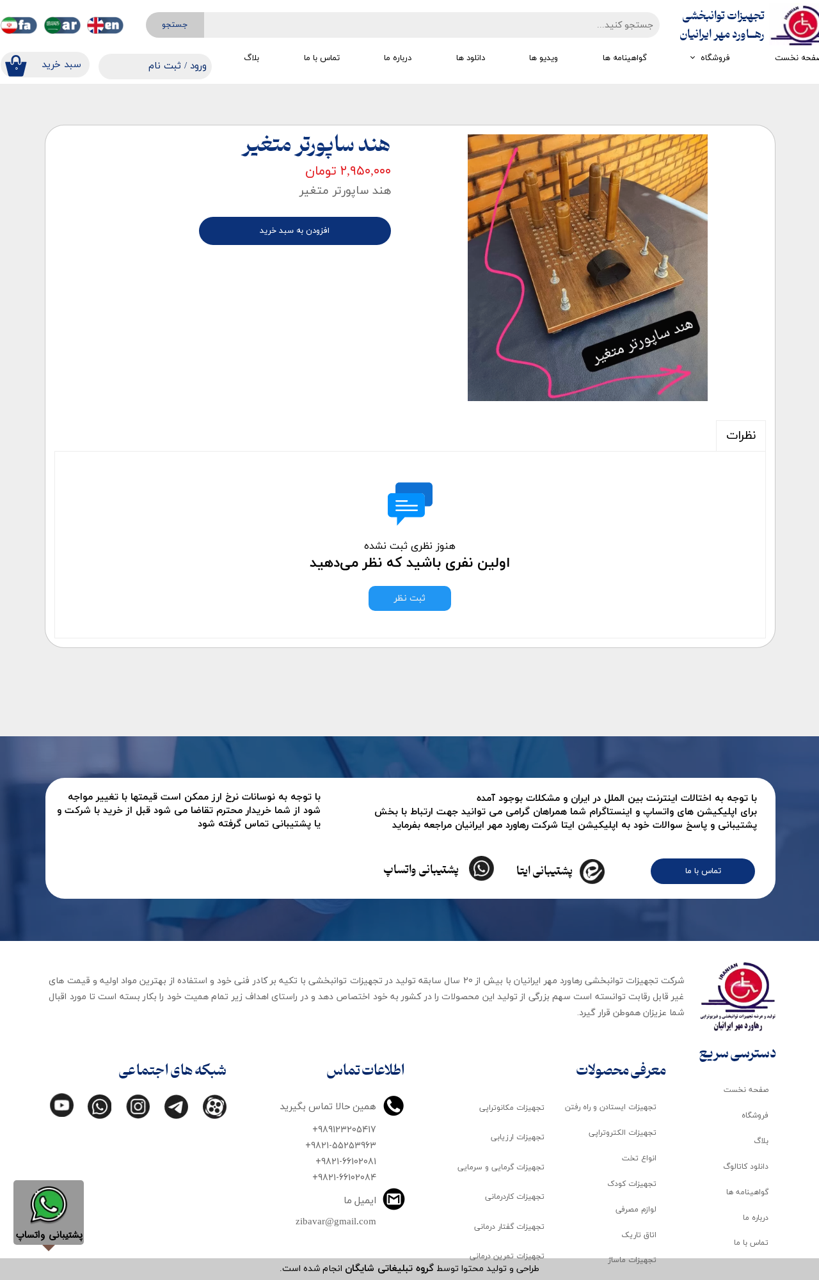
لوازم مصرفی (636, 1210)
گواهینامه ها (625, 58)
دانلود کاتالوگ (745, 1167)
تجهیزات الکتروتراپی (622, 1133)
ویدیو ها (543, 58)
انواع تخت (639, 1158)
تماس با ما (322, 58)
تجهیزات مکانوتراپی (512, 1108)
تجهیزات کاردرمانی (515, 1197)
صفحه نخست (746, 1090)
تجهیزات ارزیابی (518, 1137)
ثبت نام (164, 66)
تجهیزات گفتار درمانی (509, 1227)
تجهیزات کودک (631, 1184)
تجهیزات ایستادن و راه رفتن (610, 1107)
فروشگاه (715, 58)
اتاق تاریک (638, 1235)
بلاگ (251, 58)
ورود (198, 66)
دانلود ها (470, 58)
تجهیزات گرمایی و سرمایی (501, 1167)
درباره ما (397, 58)
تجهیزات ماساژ (632, 1260)
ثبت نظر (409, 598)
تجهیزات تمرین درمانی (507, 1256)
